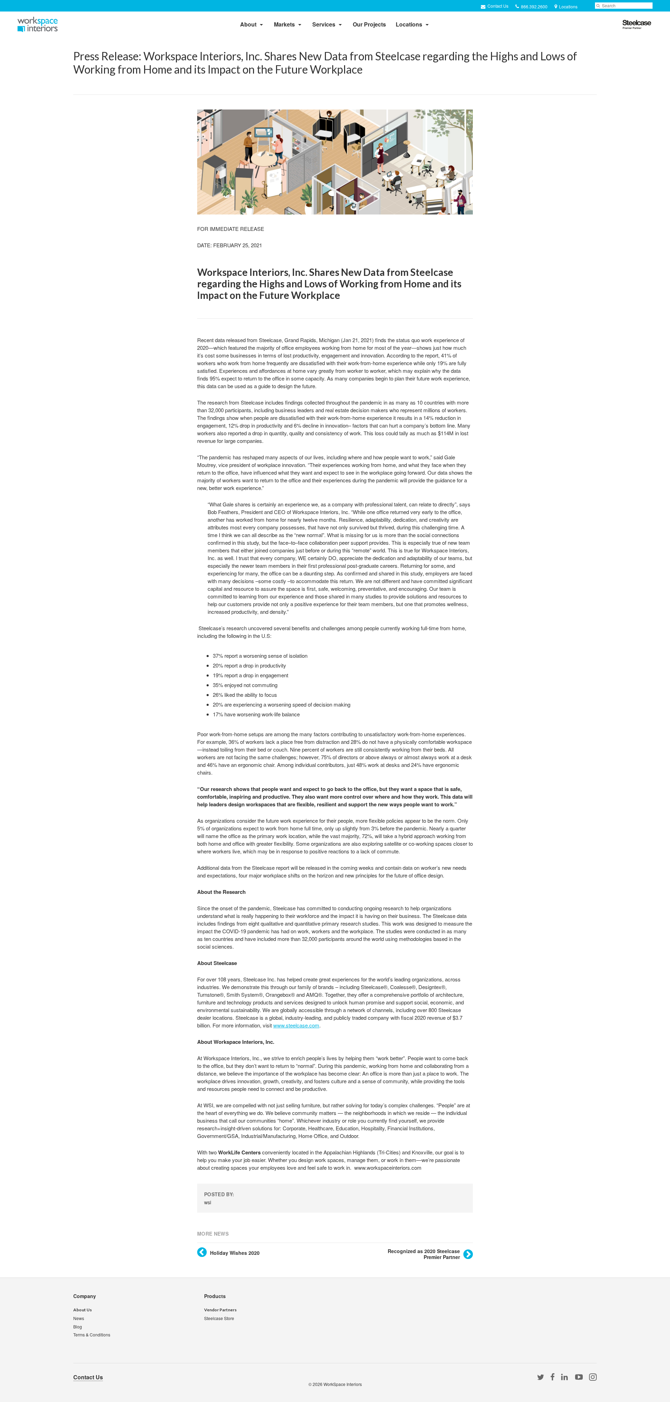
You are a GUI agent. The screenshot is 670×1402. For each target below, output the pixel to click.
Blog (77, 1326)
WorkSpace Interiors (342, 1384)
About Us (82, 1309)
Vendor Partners (220, 1309)
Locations (409, 24)
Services (323, 24)
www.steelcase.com (296, 1025)
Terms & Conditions (91, 1334)
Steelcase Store (219, 1318)
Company (84, 1295)
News (78, 1318)
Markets (284, 24)
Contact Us (497, 6)
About (248, 24)
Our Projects (369, 24)
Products (215, 1295)
